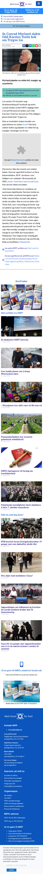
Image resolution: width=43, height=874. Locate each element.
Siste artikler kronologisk (13, 778)
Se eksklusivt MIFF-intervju (14, 340)
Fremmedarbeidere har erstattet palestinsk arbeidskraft (16, 438)
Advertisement (17, 160)
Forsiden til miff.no (10, 775)
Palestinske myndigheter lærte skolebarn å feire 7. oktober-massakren (21, 506)
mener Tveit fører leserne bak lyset (22, 181)
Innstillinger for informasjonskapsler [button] (16, 865)
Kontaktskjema (15, 730)
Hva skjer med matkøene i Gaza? (17, 576)
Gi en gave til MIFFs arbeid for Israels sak (21, 670)
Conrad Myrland (11, 258)
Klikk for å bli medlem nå (32, 11)
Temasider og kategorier (12, 781)
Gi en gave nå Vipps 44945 (10, 11)
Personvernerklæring (11, 809)
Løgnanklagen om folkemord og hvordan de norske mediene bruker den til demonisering (20, 610)
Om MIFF (7, 798)
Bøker (36, 256)
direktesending (25, 258)
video (7, 264)
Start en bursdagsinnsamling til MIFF (21, 841)
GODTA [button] (11, 870)
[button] (36, 45)
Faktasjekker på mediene (13, 786)
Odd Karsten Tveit (31, 261)
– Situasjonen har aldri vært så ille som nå (21, 405)
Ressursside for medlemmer (14, 806)
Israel (25, 124)
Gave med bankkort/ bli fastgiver (20, 833)
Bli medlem (8, 795)
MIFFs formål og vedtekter (13, 803)
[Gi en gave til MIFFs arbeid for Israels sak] (21, 664)
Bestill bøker (22, 281)
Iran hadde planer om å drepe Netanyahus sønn (15, 372)
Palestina (24, 242)
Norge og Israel (9, 783)
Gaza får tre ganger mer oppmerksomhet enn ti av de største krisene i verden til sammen (21, 646)
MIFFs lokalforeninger (12, 801)
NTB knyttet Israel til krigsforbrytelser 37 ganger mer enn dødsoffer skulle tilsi (21, 542)
